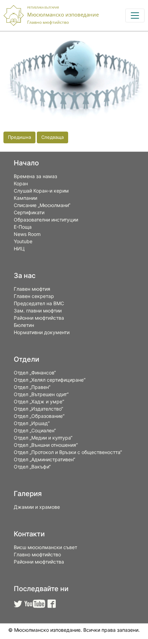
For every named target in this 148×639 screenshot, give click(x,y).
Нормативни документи (42, 332)
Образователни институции (46, 220)
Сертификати (29, 212)
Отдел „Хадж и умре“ (39, 401)
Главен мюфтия (32, 289)
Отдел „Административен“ (44, 459)
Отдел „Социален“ (35, 430)
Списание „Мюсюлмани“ (42, 205)
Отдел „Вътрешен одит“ (41, 394)
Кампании (25, 198)
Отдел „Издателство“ (38, 409)
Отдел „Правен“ (32, 387)
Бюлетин (24, 325)
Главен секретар (34, 296)
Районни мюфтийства (39, 318)
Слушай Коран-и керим (41, 191)
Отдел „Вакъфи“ (32, 467)
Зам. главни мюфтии (38, 310)
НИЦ (19, 248)
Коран (21, 183)
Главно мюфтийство (37, 554)
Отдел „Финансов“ (35, 372)
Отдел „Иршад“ (32, 423)
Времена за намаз (35, 176)
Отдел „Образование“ (39, 416)
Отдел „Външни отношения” (46, 445)
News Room (27, 234)
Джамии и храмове (37, 507)
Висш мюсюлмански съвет (45, 547)
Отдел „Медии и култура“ (43, 438)
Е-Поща (23, 227)
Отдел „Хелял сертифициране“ (49, 380)
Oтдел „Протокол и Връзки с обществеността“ (68, 452)
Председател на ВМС (39, 303)
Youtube (23, 241)
